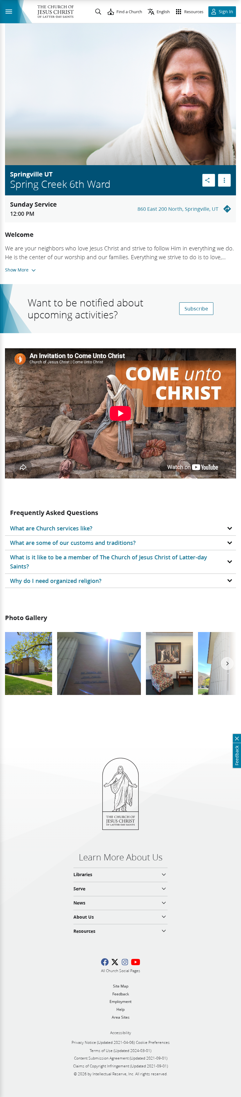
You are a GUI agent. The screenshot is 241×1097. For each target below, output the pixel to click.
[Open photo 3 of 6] (169, 663)
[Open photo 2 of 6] (99, 663)
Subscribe (196, 308)
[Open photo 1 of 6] (28, 663)
